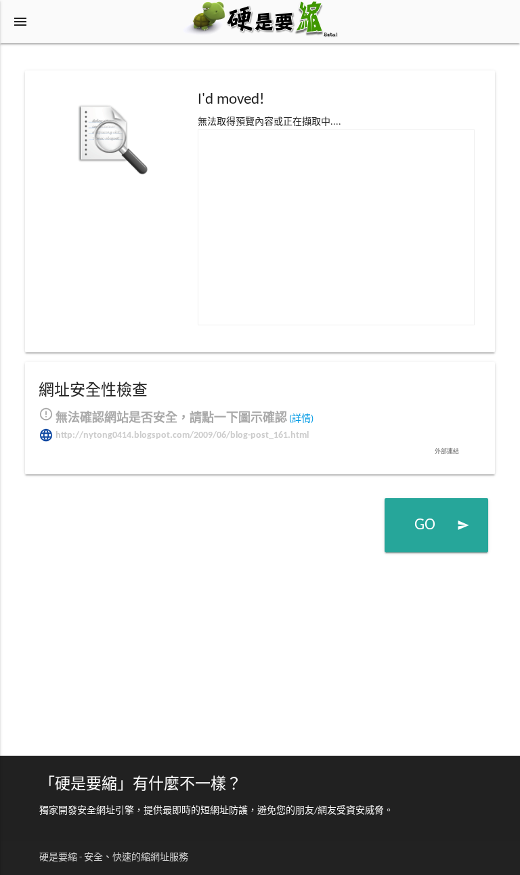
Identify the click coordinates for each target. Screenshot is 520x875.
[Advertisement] (336, 225)
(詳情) (301, 419)
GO (441, 525)
